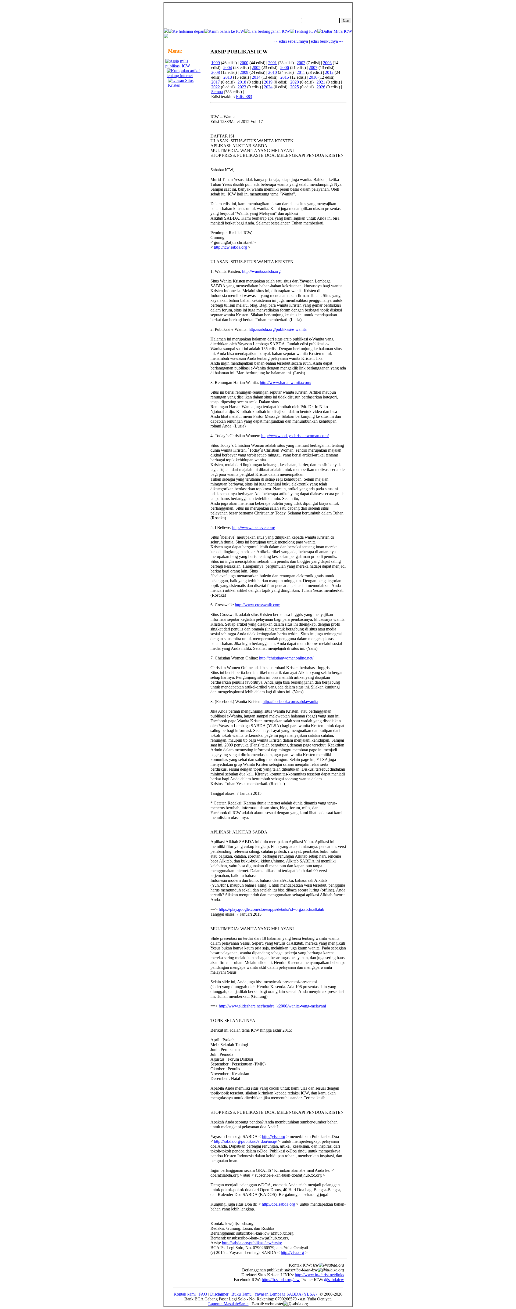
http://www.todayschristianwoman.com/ (295, 435)
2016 (313, 77)
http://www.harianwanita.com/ (285, 382)
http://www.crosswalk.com (257, 605)
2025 (294, 87)
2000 (244, 62)
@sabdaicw (334, 1279)
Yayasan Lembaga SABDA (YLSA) (285, 1294)
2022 (215, 87)
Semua (217, 91)
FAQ (203, 1294)
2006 (284, 67)
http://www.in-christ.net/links (319, 1274)
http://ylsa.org (273, 1136)
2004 (227, 67)
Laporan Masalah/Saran (228, 1303)
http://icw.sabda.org (230, 247)
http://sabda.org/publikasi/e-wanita (278, 329)
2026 (321, 87)
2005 (256, 67)
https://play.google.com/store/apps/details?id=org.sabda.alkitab (271, 909)
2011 (301, 72)
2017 (215, 82)
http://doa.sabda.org (278, 1204)
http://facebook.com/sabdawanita (290, 701)
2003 (327, 62)
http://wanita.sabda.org (261, 271)
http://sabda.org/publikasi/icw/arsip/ (252, 1243)
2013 (227, 77)
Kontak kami (185, 1294)
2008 (215, 72)
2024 (268, 87)
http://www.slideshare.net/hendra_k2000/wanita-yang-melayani (272, 1006)
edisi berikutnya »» (327, 41)
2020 (294, 82)
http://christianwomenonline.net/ (286, 658)
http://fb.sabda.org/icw (281, 1279)
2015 (284, 77)
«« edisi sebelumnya (291, 41)
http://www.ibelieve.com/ (253, 527)
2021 (321, 82)
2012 (329, 72)
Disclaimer (219, 1294)
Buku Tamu (242, 1294)
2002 (301, 62)
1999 (215, 62)
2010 (272, 72)
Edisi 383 (244, 96)
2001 (272, 62)
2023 (242, 87)
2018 (242, 82)
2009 (244, 72)
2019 (268, 82)
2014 (256, 77)
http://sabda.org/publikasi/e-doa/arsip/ (245, 1141)
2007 (313, 67)
